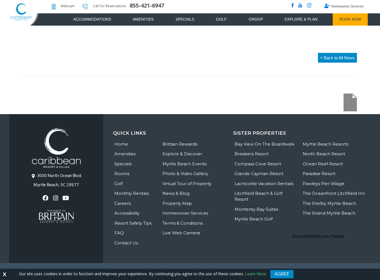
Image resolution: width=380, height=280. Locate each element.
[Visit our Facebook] (46, 198)
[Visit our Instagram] (56, 198)
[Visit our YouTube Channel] (66, 198)
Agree (282, 274)
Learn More (255, 273)
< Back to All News (337, 57)
